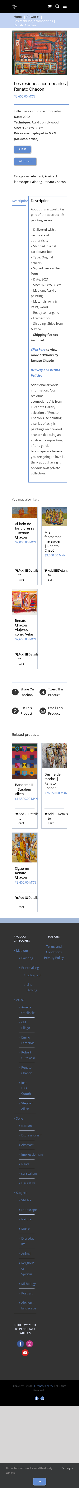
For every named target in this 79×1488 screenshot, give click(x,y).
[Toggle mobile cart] (50, 6)
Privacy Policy (54, 958)
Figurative (28, 1183)
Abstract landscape (28, 1305)
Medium (22, 950)
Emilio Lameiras (28, 1040)
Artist (20, 1000)
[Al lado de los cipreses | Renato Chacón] (24, 512)
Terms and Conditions (54, 949)
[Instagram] (29, 1343)
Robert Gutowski (28, 1055)
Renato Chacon (55, 182)
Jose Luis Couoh (26, 1088)
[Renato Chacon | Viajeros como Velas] (24, 602)
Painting (36, 182)
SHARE (22, 149)
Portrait (27, 1293)
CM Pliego (25, 1025)
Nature (26, 1219)
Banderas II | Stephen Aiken (24, 789)
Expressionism (31, 1135)
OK (39, 1481)
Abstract (37, 176)
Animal (26, 1253)
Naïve (25, 1164)
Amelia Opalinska (28, 1010)
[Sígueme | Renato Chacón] (24, 847)
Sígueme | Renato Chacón (23, 873)
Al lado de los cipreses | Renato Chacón (24, 530)
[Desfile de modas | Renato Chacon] (54, 755)
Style (19, 1118)
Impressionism (32, 1154)
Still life (26, 1200)
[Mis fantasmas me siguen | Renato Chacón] (54, 516)
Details (31, 570)
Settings (67, 1468)
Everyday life (27, 1241)
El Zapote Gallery (43, 1386)
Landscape (29, 1210)
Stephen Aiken (27, 1106)
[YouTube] (25, 1352)
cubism (26, 1126)
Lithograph (34, 975)
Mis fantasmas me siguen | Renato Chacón (52, 541)
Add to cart (25, 161)
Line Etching (31, 987)
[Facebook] (20, 1343)
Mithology (28, 1284)
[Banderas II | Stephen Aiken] (24, 761)
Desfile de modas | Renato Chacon (52, 781)
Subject (21, 1193)
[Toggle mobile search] (57, 6)
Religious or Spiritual (27, 1268)
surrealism (29, 1173)
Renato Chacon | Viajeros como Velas (24, 627)
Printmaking (30, 968)
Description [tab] (19, 201)
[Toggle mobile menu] (65, 6)
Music (25, 1229)
